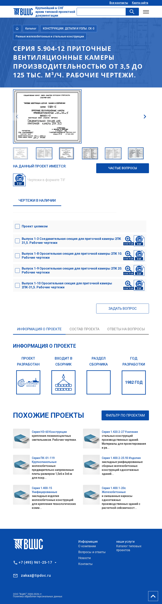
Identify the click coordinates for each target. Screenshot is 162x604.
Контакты (85, 564)
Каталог (30, 28)
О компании (87, 546)
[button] (145, 117)
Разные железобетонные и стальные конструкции (50, 36)
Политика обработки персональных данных (37, 596)
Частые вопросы (122, 168)
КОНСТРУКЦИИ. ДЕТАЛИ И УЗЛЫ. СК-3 (68, 28)
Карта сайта (140, 2)
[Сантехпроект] (28, 382)
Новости (84, 558)
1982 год (134, 382)
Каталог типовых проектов (128, 548)
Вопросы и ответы (92, 552)
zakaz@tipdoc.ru (36, 575)
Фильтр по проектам (125, 415)
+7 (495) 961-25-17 (35, 562)
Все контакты (118, 2)
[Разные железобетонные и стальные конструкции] (99, 382)
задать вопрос (122, 308)
